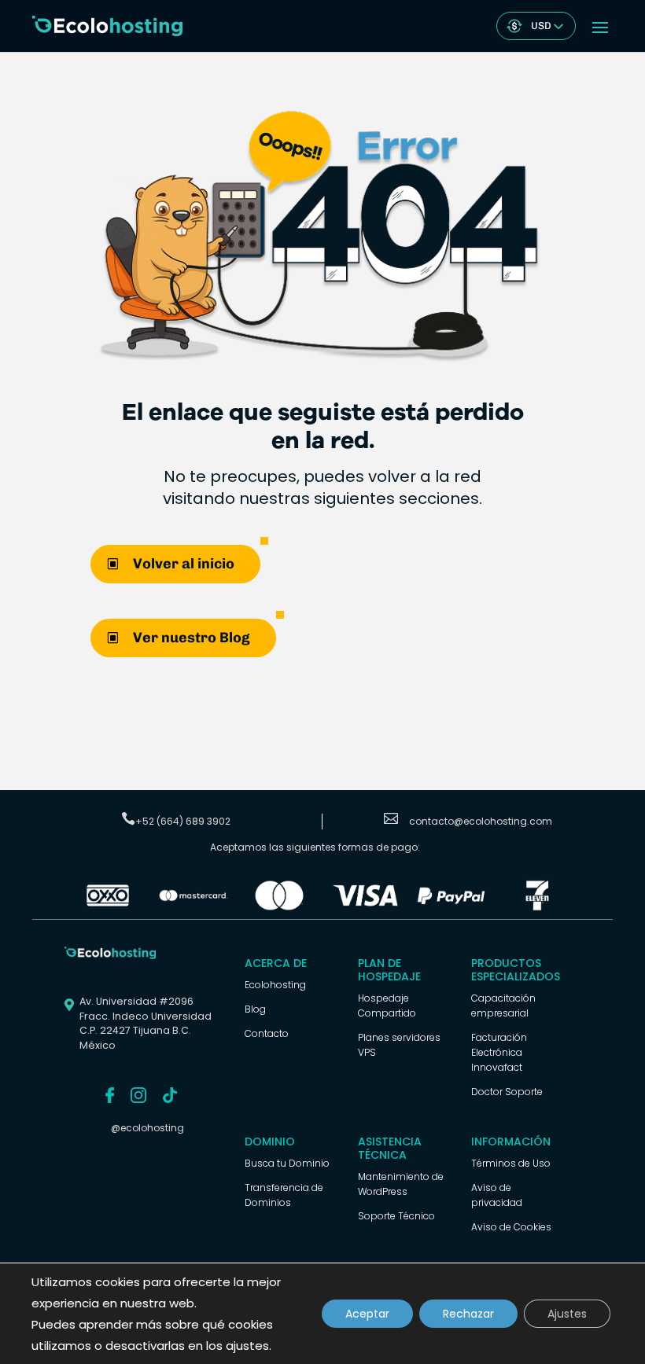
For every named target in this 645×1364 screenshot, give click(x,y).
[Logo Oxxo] (107, 907)
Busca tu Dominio (287, 1163)
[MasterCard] (193, 907)
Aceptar (367, 1314)
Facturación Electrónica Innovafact (499, 1052)
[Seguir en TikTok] (169, 1095)
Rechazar (468, 1314)
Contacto (267, 1033)
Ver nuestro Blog (191, 637)
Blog (255, 1009)
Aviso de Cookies (511, 1226)
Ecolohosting (275, 984)
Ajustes (567, 1314)
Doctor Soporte (507, 1091)
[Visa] (365, 907)
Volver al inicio (183, 563)
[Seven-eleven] (537, 907)
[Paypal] (451, 907)
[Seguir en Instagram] (138, 1095)
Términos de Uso (511, 1163)
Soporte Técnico (396, 1215)
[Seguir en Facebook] (109, 1095)
